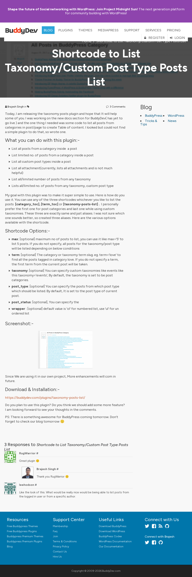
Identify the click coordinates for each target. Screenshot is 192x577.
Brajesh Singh (16, 106)
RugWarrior (27, 453)
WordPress (176, 116)
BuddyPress (153, 116)
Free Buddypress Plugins (22, 531)
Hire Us (57, 556)
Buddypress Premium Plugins (24, 541)
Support (132, 30)
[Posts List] (65, 349)
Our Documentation (111, 546)
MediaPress (108, 30)
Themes (85, 30)
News (172, 121)
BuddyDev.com (111, 570)
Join (55, 536)
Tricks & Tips (148, 122)
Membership (60, 526)
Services (153, 30)
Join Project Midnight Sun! (73, 9)
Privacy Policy (61, 546)
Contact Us (60, 551)
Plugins (65, 30)
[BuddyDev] (22, 30)
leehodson (26, 485)
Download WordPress (112, 531)
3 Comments (117, 106)
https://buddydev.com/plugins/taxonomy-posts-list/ (45, 398)
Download (112, 526)
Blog (48, 30)
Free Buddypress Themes (22, 526)
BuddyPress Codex (110, 536)
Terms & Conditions (65, 541)
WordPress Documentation (115, 541)
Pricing (174, 30)
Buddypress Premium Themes (25, 536)
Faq (55, 531)
